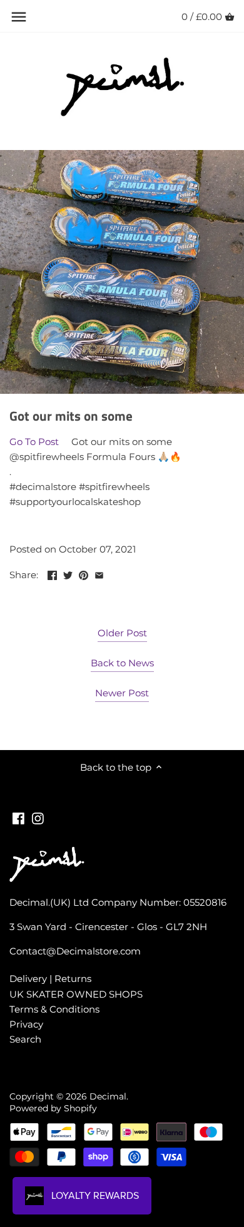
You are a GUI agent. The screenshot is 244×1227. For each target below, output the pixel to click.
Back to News (122, 663)
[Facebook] (18, 817)
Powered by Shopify (53, 1108)
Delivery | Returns (50, 978)
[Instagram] (38, 817)
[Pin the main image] (83, 573)
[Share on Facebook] (52, 573)
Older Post (122, 633)
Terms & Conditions (54, 1009)
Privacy (26, 1024)
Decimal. (108, 1096)
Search (25, 1039)
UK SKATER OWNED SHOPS (76, 994)
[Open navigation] (18, 17)
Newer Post (122, 693)
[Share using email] (99, 573)
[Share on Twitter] (68, 573)
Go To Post (34, 442)
